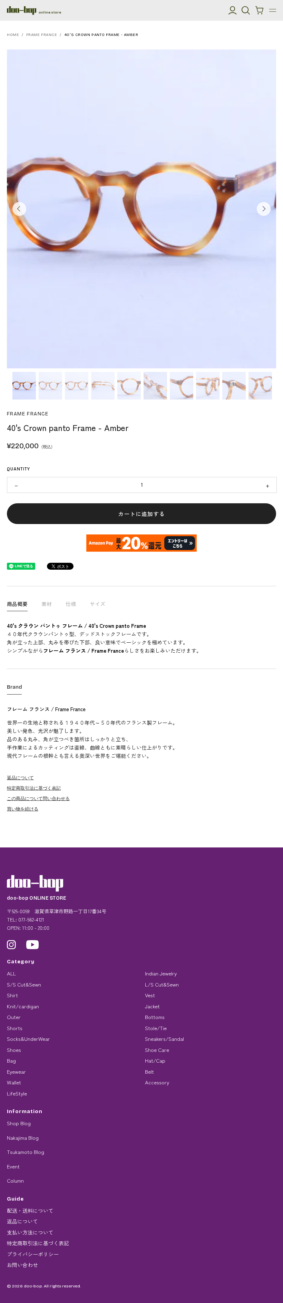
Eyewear (16, 1071)
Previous (19, 209)
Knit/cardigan (23, 1006)
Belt (149, 1071)
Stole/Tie (156, 1027)
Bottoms (155, 1016)
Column (15, 1180)
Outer (14, 1016)
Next (264, 209)
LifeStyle (17, 1093)
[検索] (246, 10)
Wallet (14, 1082)
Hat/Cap (155, 1060)
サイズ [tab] (97, 603)
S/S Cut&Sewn (24, 984)
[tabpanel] (141, 208)
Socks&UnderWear (28, 1038)
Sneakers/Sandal (164, 1038)
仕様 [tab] (71, 603)
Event (13, 1166)
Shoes (14, 1049)
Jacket (152, 1006)
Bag (11, 1060)
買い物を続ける (22, 808)
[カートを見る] (259, 10)
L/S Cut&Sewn (162, 984)
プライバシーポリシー (33, 1254)
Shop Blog (19, 1123)
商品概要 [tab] (17, 603)
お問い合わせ (22, 1264)
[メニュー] (272, 10)
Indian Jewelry (161, 973)
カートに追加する (141, 514)
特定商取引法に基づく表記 (34, 787)
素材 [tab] (46, 603)
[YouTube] (32, 944)
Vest (150, 995)
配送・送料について (30, 1210)
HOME (13, 35)
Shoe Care (157, 1049)
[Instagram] (11, 944)
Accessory (157, 1082)
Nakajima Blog (23, 1137)
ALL (11, 973)
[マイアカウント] (232, 10)
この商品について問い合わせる (38, 798)
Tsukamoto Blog (25, 1151)
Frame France (41, 35)
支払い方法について (30, 1232)
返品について (20, 777)
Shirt (12, 995)
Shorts (14, 1027)
